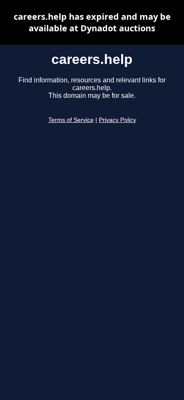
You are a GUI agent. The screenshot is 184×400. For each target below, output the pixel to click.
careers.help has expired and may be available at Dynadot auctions (92, 22)
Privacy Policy (117, 120)
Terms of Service (71, 120)
